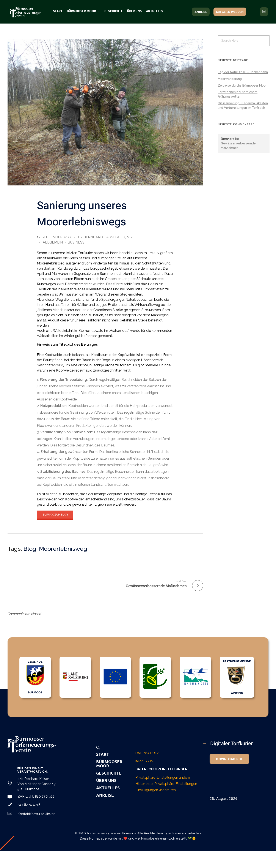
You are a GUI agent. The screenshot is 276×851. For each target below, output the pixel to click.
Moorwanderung (230, 79)
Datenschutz (147, 753)
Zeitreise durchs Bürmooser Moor (242, 85)
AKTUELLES (108, 787)
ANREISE (105, 795)
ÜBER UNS (106, 780)
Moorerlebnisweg (63, 548)
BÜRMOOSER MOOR (109, 763)
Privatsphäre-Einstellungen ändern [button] (162, 777)
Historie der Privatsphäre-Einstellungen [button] (166, 784)
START (102, 754)
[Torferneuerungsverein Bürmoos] (32, 744)
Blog (30, 548)
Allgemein (53, 242)
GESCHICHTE (109, 773)
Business (76, 242)
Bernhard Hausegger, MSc (108, 237)
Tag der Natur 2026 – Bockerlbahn (243, 72)
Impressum (144, 761)
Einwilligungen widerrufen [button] (155, 790)
